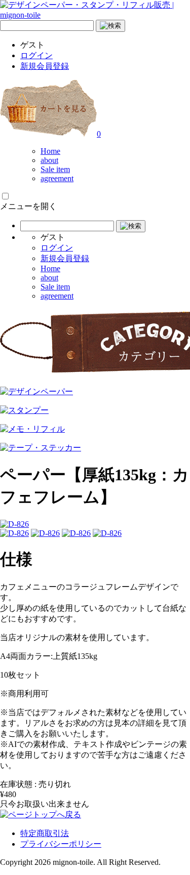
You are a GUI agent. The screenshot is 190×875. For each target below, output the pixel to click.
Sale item (55, 169)
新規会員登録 (44, 66)
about (49, 160)
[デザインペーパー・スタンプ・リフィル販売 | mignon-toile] (95, 15)
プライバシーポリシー (60, 844)
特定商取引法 (44, 833)
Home (50, 151)
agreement (57, 178)
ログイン (36, 55)
